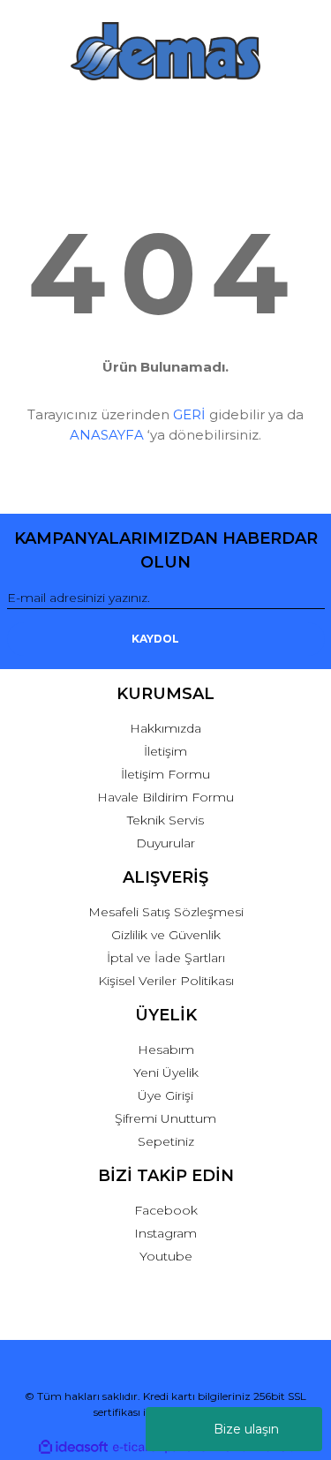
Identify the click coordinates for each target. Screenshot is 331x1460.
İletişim (165, 751)
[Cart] (303, 115)
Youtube (165, 1256)
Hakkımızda (165, 728)
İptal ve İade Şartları (166, 958)
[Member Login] (165, 115)
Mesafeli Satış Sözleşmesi (166, 912)
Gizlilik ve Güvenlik (166, 935)
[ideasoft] (73, 1447)
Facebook (166, 1210)
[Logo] (166, 51)
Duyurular (165, 843)
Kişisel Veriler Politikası (166, 981)
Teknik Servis (165, 820)
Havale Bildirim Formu (165, 797)
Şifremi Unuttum (165, 1118)
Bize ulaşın (246, 1429)
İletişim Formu (165, 774)
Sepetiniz (166, 1141)
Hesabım (166, 1049)
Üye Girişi (165, 1095)
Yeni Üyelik (166, 1072)
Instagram (165, 1233)
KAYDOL (155, 638)
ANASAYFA (107, 434)
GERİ (189, 414)
